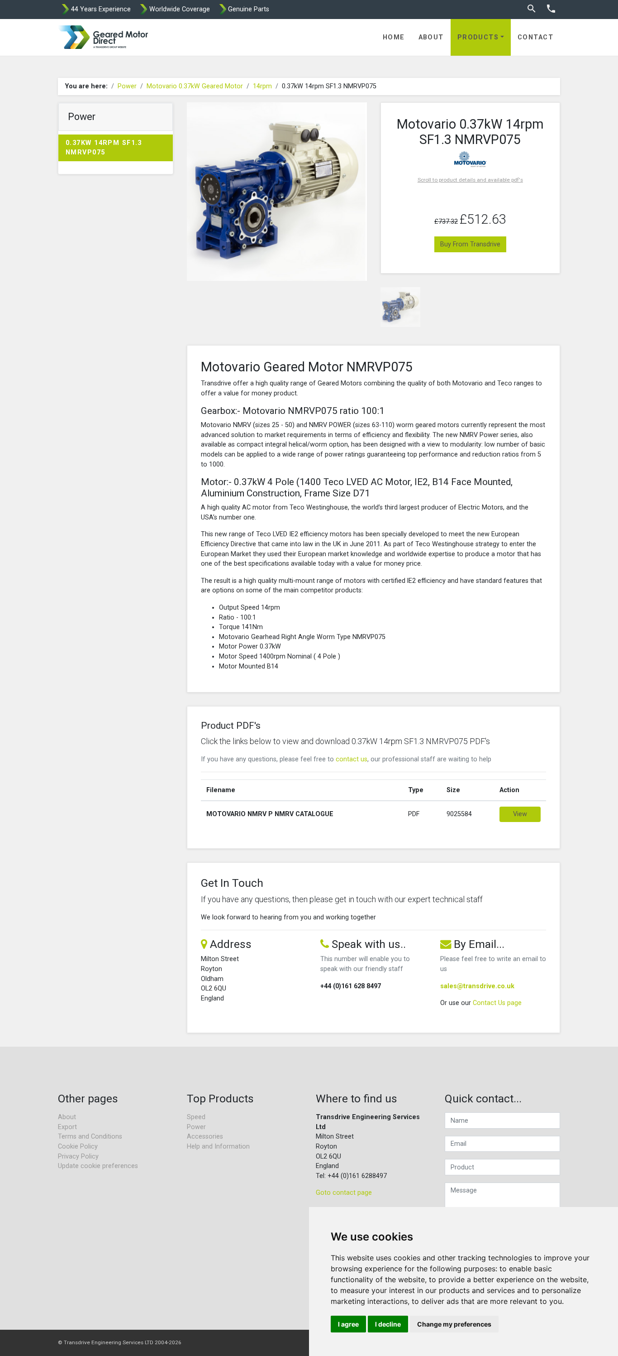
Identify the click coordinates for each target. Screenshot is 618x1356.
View (520, 814)
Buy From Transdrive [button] (470, 244)
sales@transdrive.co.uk (477, 986)
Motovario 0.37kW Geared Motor (195, 86)
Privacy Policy (78, 1156)
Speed (196, 1117)
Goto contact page (344, 1193)
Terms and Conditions (90, 1136)
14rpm (262, 86)
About (431, 37)
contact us (351, 759)
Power (127, 86)
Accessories (205, 1136)
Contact (535, 37)
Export (67, 1127)
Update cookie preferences (98, 1166)
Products (478, 37)
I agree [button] (348, 1324)
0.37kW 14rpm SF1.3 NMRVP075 (104, 148)
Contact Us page (497, 1003)
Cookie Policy (78, 1146)
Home (394, 37)
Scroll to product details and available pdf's (470, 180)
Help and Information (218, 1146)
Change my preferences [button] (454, 1324)
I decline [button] (388, 1324)
